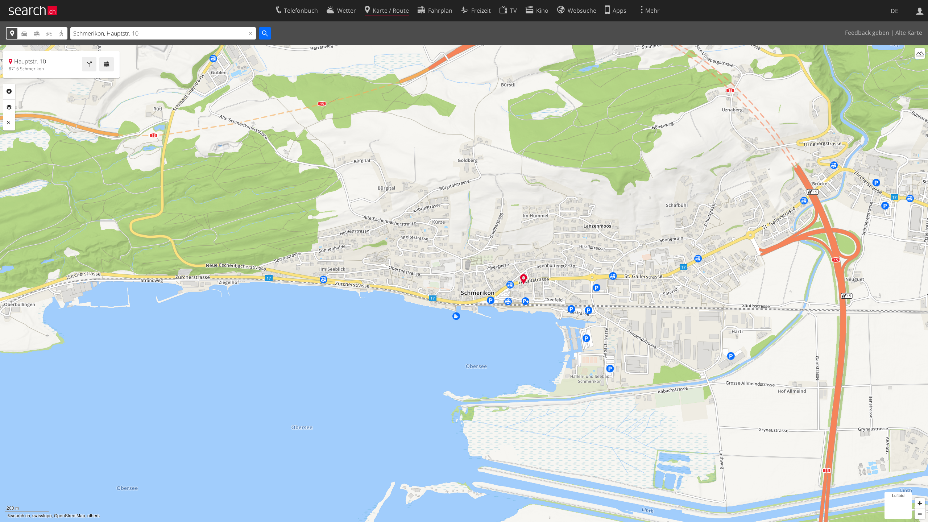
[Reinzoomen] (920, 503)
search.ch (20, 515)
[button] (523, 279)
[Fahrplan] (106, 64)
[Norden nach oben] (920, 67)
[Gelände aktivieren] (920, 53)
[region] (464, 283)
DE (894, 11)
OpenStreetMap (69, 515)
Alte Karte (908, 33)
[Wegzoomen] (920, 514)
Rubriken (9, 91)
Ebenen (9, 107)
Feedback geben (867, 33)
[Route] (89, 64)
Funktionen (9, 122)
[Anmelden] (920, 10)
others (93, 515)
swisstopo (42, 515)
